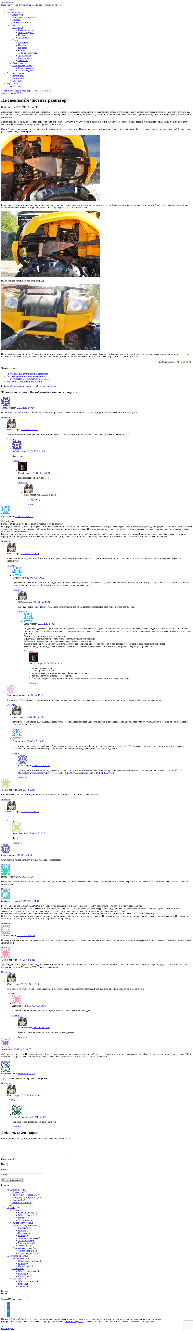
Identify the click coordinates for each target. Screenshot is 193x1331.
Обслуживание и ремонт (24, 17)
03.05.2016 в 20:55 (22, 1049)
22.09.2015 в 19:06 (24, 855)
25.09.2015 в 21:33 (30, 901)
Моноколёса (18, 78)
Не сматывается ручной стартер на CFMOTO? (29, 379)
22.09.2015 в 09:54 (37, 833)
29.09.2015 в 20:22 (47, 495)
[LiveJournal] (181, 362)
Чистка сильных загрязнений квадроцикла (27, 374)
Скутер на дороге (26, 70)
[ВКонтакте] (189, 362)
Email (4, 1169)
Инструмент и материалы (24, 1195)
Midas (37, 107)
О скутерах (17, 27)
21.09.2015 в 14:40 (30, 553)
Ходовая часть (25, 58)
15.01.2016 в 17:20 (26, 960)
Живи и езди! (7, 2)
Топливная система (27, 53)
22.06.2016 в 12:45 (30, 1095)
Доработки (17, 15)
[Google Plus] (178, 362)
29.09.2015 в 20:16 (41, 473)
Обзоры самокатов (27, 1281)
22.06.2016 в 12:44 (26, 1073)
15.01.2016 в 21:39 (41, 1027)
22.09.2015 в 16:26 (35, 741)
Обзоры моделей (26, 32)
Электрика (23, 60)
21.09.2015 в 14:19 (24, 516)
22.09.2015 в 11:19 (35, 717)
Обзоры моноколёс (27, 1271)
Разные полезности (21, 22)
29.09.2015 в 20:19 (53, 663)
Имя (4, 1164)
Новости (11, 9)
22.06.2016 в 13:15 (37, 1117)
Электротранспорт (16, 73)
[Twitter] (187, 362)
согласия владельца (74, 1321)
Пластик (22, 45)
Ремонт (15, 40)
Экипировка (24, 37)
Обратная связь (14, 86)
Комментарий (8, 1159)
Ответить (5, 417)
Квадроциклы (13, 12)
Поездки (16, 20)
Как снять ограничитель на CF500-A (24, 381)
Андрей (4, 408)
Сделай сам (23, 1266)
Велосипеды (18, 76)
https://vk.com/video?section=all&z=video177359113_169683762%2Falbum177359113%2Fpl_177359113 (66, 773)
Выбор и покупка (26, 30)
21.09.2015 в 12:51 (37, 451)
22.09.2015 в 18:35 (47, 624)
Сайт (3, 1174)
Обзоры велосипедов (28, 1261)
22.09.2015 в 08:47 (26, 790)
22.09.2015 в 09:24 (30, 811)
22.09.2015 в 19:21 (41, 765)
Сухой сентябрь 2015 (11, 93)
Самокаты (17, 81)
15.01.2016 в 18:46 (37, 1006)
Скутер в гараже (26, 68)
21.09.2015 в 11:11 (29, 429)
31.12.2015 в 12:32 (26, 935)
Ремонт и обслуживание (24, 1225)
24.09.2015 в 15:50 (24, 877)
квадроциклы (49, 386)
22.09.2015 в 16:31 (41, 602)
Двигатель (23, 43)
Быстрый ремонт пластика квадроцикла (26, 376)
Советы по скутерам (22, 65)
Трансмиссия (24, 55)
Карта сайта (12, 83)
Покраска (22, 48)
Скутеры (11, 25)
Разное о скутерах (21, 63)
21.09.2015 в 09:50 (25, 408)
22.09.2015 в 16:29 (35, 578)
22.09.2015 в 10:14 (34, 695)
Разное (21, 50)
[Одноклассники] (184, 362)
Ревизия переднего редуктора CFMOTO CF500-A (27, 91)
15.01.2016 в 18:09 (30, 984)
